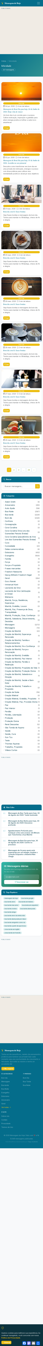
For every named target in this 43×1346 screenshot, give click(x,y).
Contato (4, 1120)
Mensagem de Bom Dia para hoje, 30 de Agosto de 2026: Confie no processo (23, 843)
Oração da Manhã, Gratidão (22, 655)
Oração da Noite (22, 692)
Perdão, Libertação (22, 715)
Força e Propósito (22, 565)
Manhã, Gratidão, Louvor (22, 606)
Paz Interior (22, 708)
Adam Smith (22, 502)
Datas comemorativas (22, 549)
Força (22, 562)
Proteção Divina (22, 721)
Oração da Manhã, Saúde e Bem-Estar (22, 681)
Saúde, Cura (22, 734)
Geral (22, 578)
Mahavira (22, 597)
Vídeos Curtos (22, 750)
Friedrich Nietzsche (22, 572)
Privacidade (5, 1123)
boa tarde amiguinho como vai (15, 922)
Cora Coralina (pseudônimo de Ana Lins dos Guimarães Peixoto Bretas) (22, 538)
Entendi (7, 1342)
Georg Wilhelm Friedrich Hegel (22, 575)
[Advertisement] (21, 31)
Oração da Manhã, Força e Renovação (22, 650)
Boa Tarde (27, 1082)
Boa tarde (22, 515)
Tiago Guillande (33, 1142)
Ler (7, 128)
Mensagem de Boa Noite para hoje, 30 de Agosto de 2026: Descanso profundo (23, 823)
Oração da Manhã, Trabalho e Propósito (22, 687)
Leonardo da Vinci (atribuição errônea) (22, 592)
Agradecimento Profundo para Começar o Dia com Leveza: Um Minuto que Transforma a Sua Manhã (24, 833)
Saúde (22, 731)
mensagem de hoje (11, 898)
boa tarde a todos (11, 908)
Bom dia (22, 518)
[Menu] (38, 3)
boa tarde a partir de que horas (15, 926)
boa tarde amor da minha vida (15, 915)
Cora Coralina (22, 527)
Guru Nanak (22, 581)
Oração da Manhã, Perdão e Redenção (22, 663)
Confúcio (22, 521)
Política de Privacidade (10, 1338)
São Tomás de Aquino (22, 727)
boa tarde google (27, 898)
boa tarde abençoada (27, 908)
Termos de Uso (7, 1127)
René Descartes (22, 724)
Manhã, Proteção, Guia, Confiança (22, 615)
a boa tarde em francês (13, 933)
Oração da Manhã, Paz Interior (22, 658)
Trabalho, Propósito (22, 747)
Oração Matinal (22, 695)
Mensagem (22, 624)
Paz (22, 705)
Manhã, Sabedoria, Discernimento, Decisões (22, 620)
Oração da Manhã (22, 631)
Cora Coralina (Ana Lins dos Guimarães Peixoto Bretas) (22, 532)
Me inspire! (8, 1069)
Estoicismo (22, 552)
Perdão (22, 711)
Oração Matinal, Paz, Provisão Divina (22, 702)
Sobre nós (5, 1116)
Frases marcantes (22, 568)
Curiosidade (22, 546)
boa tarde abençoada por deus (15, 919)
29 (29, 470)
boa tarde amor (10, 902)
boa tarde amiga (10, 912)
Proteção (22, 718)
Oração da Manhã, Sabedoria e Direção (22, 675)
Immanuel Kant (22, 584)
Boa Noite (22, 511)
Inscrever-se (22, 882)
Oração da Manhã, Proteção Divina (22, 671)
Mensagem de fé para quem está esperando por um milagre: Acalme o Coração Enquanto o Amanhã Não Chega (23, 853)
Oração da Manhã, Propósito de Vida (22, 668)
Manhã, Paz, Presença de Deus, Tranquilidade (22, 610)
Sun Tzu (22, 737)
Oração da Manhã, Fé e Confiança (22, 646)
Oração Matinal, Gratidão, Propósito (22, 698)
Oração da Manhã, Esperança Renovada (22, 635)
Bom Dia (26, 1078)
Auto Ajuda (22, 508)
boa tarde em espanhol (30, 905)
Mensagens (22, 628)
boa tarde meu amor (11, 905)
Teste (22, 740)
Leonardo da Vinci (22, 588)
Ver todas (5, 1107)
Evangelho (22, 555)
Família (22, 559)
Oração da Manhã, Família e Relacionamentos (22, 641)
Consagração (22, 524)
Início (3, 61)
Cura (22, 543)
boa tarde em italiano (26, 902)
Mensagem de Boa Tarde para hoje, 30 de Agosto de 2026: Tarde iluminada (24, 814)
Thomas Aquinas (22, 744)
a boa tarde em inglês (12, 929)
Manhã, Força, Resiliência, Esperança (22, 601)
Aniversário (22, 505)
